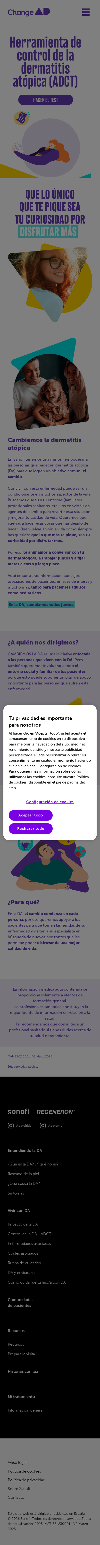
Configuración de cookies (50, 802)
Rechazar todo (30, 828)
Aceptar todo (30, 815)
